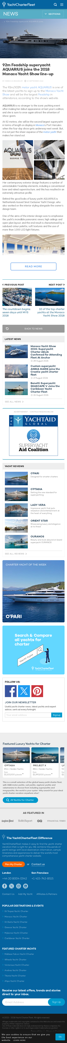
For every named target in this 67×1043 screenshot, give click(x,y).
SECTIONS (54, 14)
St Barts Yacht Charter (16, 922)
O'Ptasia (9, 765)
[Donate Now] (33, 435)
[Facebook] (11, 691)
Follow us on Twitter (11, 886)
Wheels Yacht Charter (16, 959)
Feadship (44, 94)
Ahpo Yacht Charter (14, 981)
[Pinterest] (37, 691)
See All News (13, 401)
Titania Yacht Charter (15, 975)
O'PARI (35, 473)
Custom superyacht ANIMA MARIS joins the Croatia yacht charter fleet (45, 370)
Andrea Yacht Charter (16, 970)
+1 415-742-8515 (42, 878)
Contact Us (8, 894)
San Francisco (39, 873)
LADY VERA (38, 505)
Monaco (40, 125)
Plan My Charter (13, 864)
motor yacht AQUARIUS (37, 87)
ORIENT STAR (39, 520)
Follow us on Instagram (18, 886)
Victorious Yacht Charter (17, 965)
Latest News (13, 339)
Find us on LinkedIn (25, 886)
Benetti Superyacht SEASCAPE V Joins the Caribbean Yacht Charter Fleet (45, 387)
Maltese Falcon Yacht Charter (19, 954)
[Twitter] (24, 691)
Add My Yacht (25, 894)
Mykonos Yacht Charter (16, 932)
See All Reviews (14, 553)
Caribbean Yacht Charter (17, 938)
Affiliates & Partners (46, 894)
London (6, 873)
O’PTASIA (36, 489)
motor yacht (49, 131)
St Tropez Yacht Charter (16, 911)
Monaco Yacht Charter (16, 916)
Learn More (19, 1040)
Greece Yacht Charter (16, 927)
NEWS (10, 14)
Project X (39, 765)
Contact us (38, 864)
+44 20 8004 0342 (14, 878)
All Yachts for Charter (22, 799)
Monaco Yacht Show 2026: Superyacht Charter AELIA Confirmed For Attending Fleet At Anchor (46, 352)
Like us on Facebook (4, 886)
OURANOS (37, 536)
